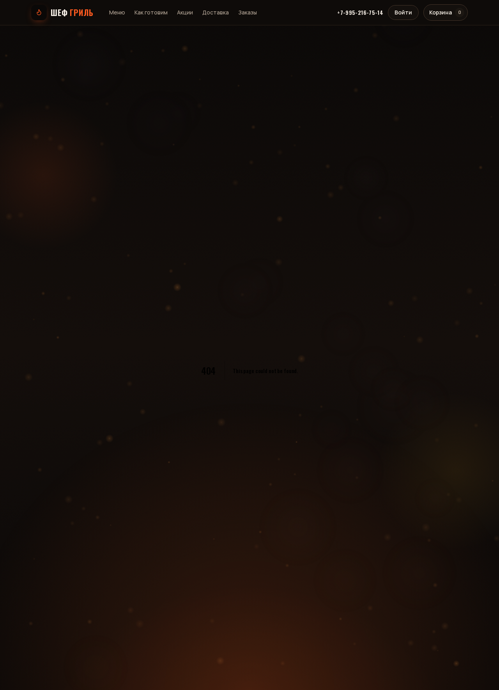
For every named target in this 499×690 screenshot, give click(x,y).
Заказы (247, 12)
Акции (185, 12)
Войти (403, 12)
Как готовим (151, 12)
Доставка (215, 12)
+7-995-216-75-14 (360, 12)
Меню (117, 12)
